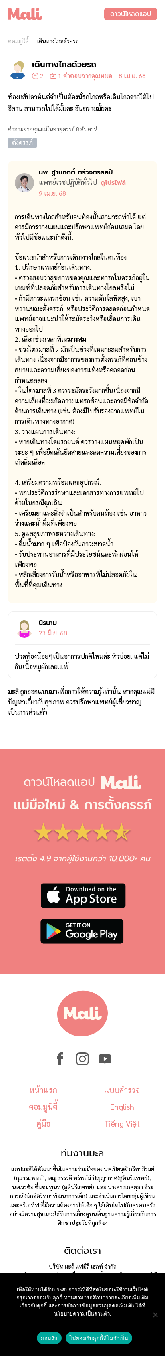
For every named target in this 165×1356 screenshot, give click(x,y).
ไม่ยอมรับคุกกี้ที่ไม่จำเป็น (99, 1338)
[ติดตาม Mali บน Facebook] (60, 1063)
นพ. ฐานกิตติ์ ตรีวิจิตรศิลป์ (76, 172)
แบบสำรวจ (122, 1090)
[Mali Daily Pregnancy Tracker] (56, 14)
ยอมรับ (49, 1338)
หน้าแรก (43, 1090)
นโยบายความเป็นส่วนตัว (82, 1313)
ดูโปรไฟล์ (113, 183)
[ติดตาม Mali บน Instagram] (82, 1063)
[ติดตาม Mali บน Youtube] (105, 1063)
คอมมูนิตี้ (18, 41)
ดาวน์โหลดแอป (130, 14)
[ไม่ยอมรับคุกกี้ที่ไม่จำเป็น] (155, 1315)
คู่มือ (43, 1123)
